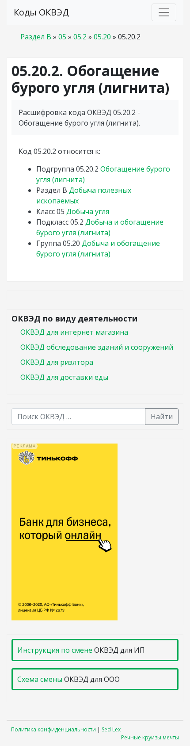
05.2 (80, 37)
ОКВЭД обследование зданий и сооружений (96, 347)
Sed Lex (111, 729)
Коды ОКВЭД (41, 12)
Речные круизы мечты (150, 737)
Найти (162, 416)
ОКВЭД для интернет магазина (74, 332)
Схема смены (39, 679)
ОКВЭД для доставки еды (64, 377)
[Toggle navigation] (164, 12)
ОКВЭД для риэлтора (56, 362)
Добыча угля (87, 211)
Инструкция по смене (54, 650)
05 (62, 37)
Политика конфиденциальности (53, 729)
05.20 (102, 37)
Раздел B (35, 37)
